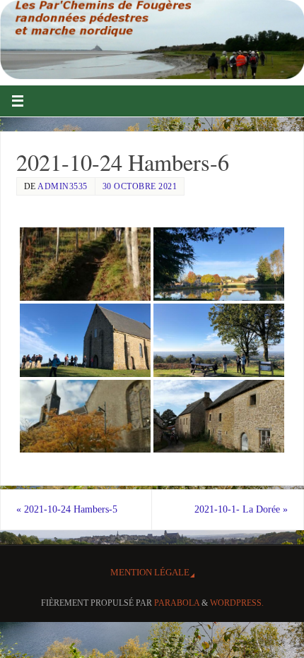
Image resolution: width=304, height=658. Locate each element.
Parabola (176, 603)
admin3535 (62, 186)
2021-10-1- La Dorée (241, 509)
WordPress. (237, 603)
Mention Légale (149, 572)
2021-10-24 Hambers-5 (66, 509)
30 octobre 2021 (140, 186)
